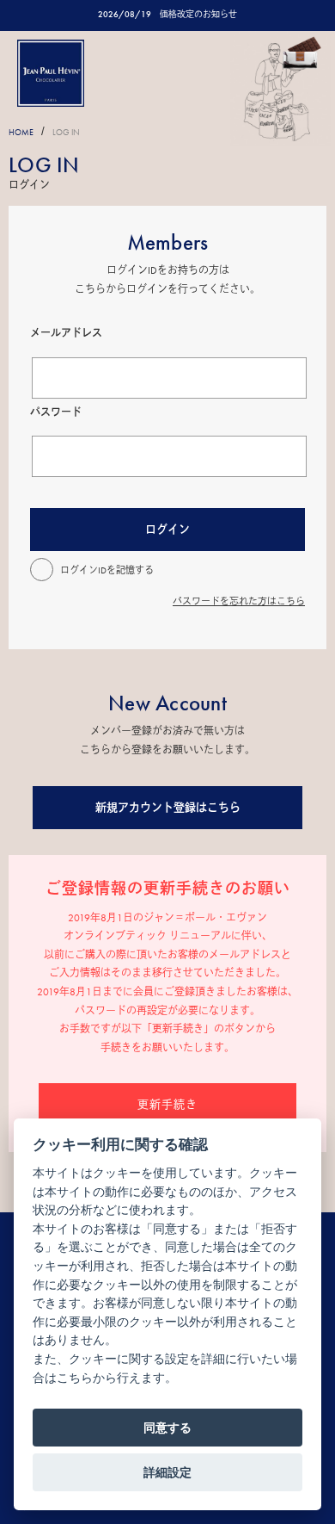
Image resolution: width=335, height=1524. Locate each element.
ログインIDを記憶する (107, 570)
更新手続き (167, 1104)
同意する (167, 1427)
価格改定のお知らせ (198, 14)
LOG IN (66, 132)
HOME (21, 132)
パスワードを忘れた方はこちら (239, 601)
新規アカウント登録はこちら (168, 807)
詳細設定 (167, 1472)
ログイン (167, 529)
